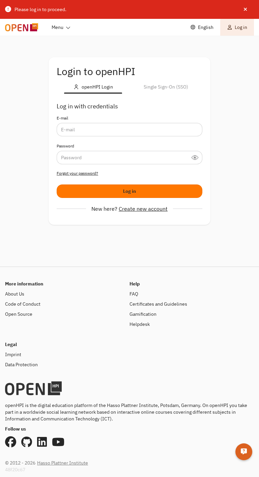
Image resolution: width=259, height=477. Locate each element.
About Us (14, 294)
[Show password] (197, 157)
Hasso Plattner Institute (62, 463)
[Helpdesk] (243, 451)
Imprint (13, 354)
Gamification (143, 314)
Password (65, 145)
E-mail (62, 118)
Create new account (143, 208)
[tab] (93, 87)
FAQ (134, 294)
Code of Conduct (22, 304)
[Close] (245, 9)
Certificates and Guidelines (158, 304)
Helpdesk (140, 324)
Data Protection (21, 365)
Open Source (18, 314)
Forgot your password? (77, 173)
